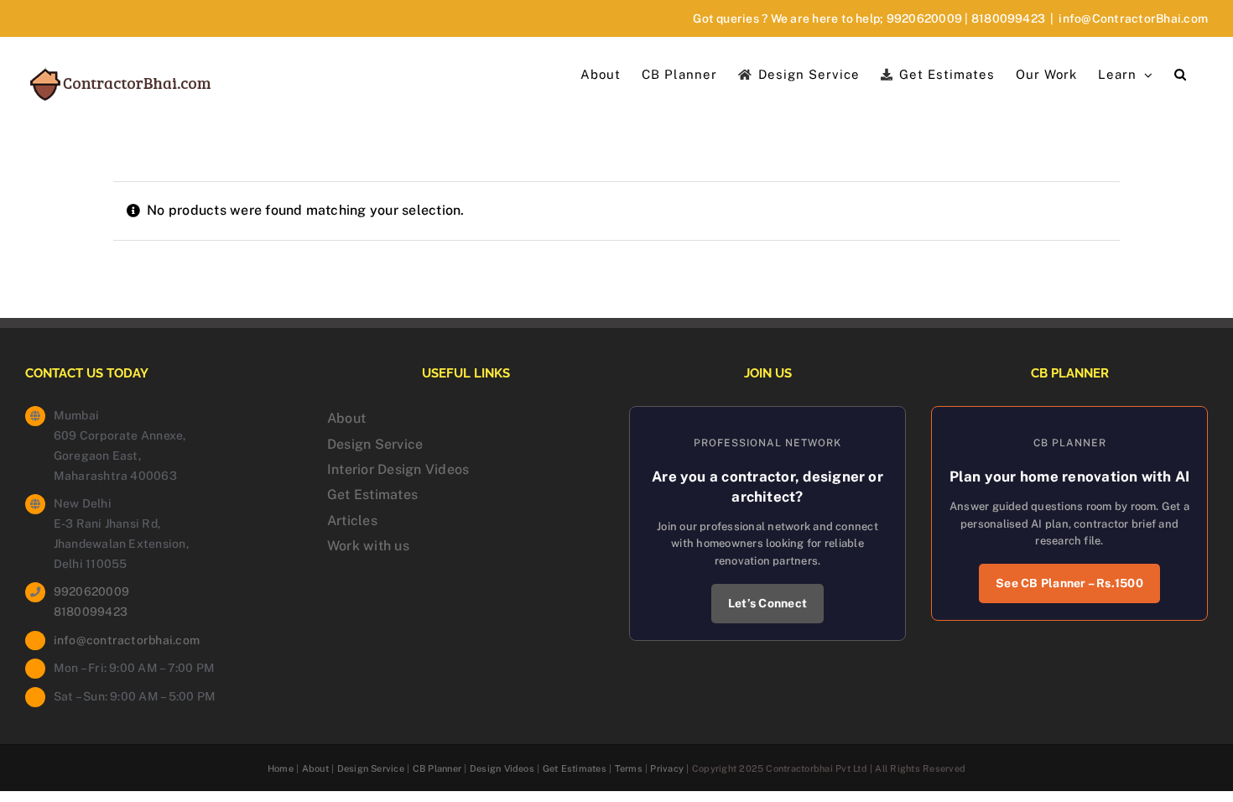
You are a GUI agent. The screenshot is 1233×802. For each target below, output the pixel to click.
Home (281, 768)
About (346, 418)
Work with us (368, 546)
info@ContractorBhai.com (1133, 18)
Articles (352, 521)
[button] (1180, 73)
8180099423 (1008, 18)
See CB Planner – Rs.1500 (1069, 583)
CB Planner (437, 768)
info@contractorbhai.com (127, 640)
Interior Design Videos (398, 469)
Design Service (375, 444)
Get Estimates (372, 495)
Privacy (667, 768)
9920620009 (924, 18)
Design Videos (502, 768)
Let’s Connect (767, 603)
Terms (629, 768)
